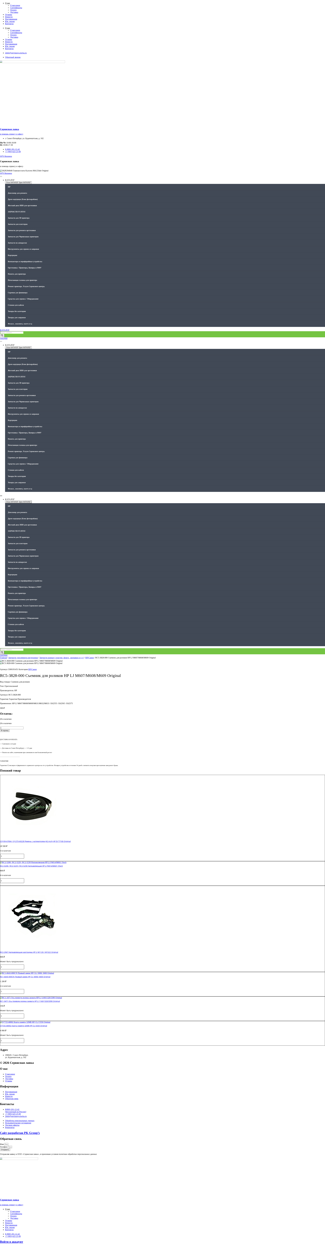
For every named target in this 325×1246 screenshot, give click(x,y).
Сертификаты (16, 8)
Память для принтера (17, 274)
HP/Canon (89, 658)
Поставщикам (11, 19)
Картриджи (12, 255)
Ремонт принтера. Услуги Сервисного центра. (26, 286)
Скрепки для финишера (17, 293)
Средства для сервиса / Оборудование (23, 299)
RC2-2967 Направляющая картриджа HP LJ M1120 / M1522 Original (29, 952)
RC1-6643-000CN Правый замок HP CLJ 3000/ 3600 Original (25, 976)
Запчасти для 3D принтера (18, 218)
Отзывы (8, 14)
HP (9, 187)
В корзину (5, 731)
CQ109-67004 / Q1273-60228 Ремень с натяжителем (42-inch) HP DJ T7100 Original (35, 841)
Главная (3, 658)
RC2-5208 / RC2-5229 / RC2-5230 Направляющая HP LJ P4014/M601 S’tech (31, 866)
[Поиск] (2, 335)
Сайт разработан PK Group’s (20, 1132)
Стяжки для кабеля (16, 305)
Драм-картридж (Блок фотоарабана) (23, 199)
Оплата (13, 10)
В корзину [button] (5, 860)
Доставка (14, 12)
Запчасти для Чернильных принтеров (23, 237)
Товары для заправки (17, 318)
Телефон (4, 1147)
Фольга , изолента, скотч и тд (20, 324)
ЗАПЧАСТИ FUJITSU (17, 212)
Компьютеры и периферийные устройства (25, 262)
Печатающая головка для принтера (22, 280)
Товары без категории (17, 311)
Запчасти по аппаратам (17, 243)
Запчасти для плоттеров (18, 224)
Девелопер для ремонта (17, 193)
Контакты (9, 24)
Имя (2, 1144)
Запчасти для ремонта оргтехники (22, 230)
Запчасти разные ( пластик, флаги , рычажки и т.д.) (61, 658)
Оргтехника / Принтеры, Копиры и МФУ (24, 268)
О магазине (15, 5)
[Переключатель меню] (1, 176)
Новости (9, 17)
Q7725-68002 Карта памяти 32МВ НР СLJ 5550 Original (23, 1026)
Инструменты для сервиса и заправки (23, 249)
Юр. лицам (10, 21)
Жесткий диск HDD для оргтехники (22, 206)
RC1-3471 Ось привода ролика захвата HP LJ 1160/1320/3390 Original (30, 1001)
